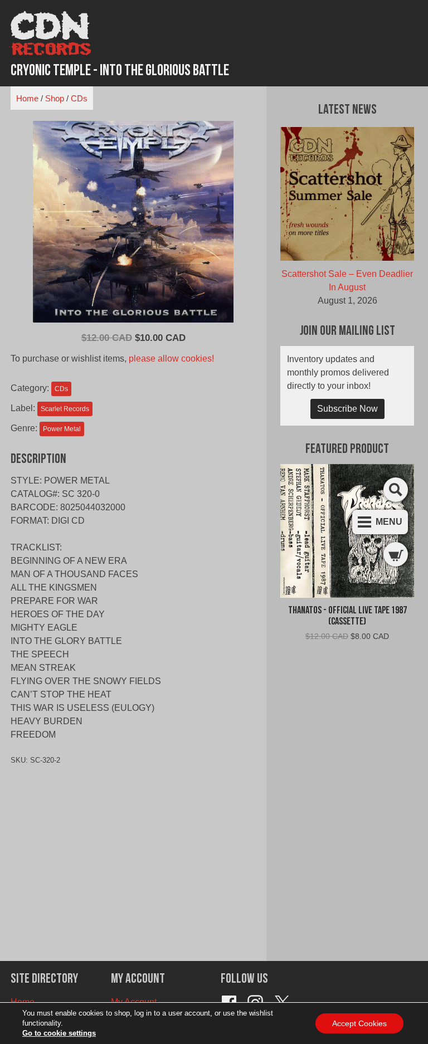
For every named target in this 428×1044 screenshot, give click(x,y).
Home (27, 98)
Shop (54, 98)
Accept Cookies (359, 1023)
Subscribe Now (347, 408)
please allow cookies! (171, 358)
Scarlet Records (65, 409)
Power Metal (62, 429)
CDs (79, 98)
